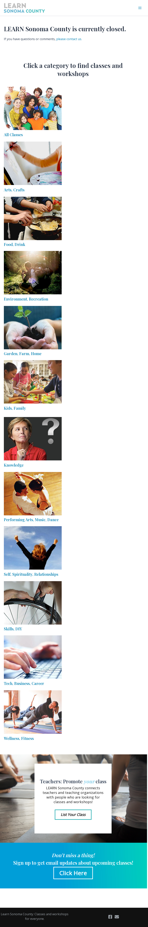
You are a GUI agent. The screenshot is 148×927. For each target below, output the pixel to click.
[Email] (117, 917)
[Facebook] (110, 917)
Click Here (73, 873)
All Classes (13, 134)
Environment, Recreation (26, 298)
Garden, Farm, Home (22, 353)
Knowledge (14, 465)
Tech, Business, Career (24, 683)
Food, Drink (14, 244)
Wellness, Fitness (19, 738)
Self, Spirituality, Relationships (31, 574)
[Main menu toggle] (140, 8)
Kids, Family (15, 408)
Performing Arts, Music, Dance (31, 519)
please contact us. (69, 39)
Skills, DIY (13, 628)
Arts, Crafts (14, 189)
